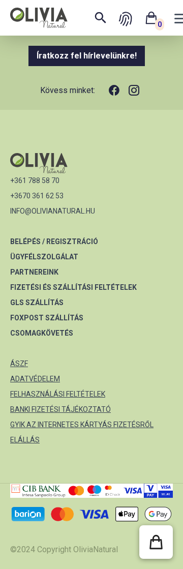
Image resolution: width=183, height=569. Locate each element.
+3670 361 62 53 (37, 196)
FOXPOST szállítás (46, 318)
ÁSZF (19, 364)
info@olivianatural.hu (52, 211)
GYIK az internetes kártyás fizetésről (82, 425)
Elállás (25, 440)
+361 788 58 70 (34, 180)
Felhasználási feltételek (57, 394)
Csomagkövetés (41, 333)
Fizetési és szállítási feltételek (73, 287)
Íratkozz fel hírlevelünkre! (87, 56)
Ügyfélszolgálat (44, 257)
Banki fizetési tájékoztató (60, 409)
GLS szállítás (37, 302)
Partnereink (34, 272)
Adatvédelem (35, 379)
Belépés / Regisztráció (54, 241)
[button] (156, 542)
